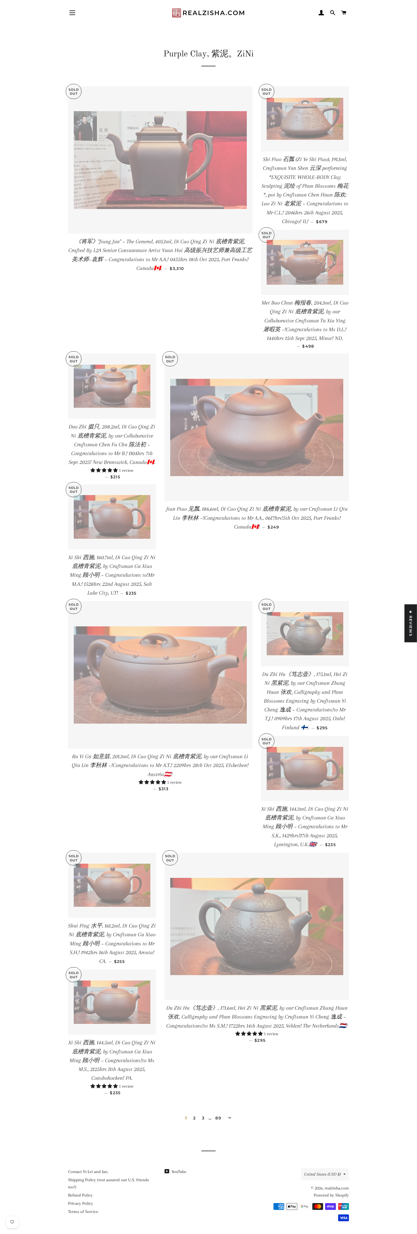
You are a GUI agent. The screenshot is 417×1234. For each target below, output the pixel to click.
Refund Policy (80, 1195)
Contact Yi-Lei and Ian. (88, 1171)
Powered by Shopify (331, 1195)
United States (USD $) (322, 1174)
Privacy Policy (80, 1203)
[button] (104, 470)
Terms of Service (83, 1211)
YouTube (178, 1171)
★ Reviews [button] (410, 623)
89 (218, 1118)
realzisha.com (337, 1188)
